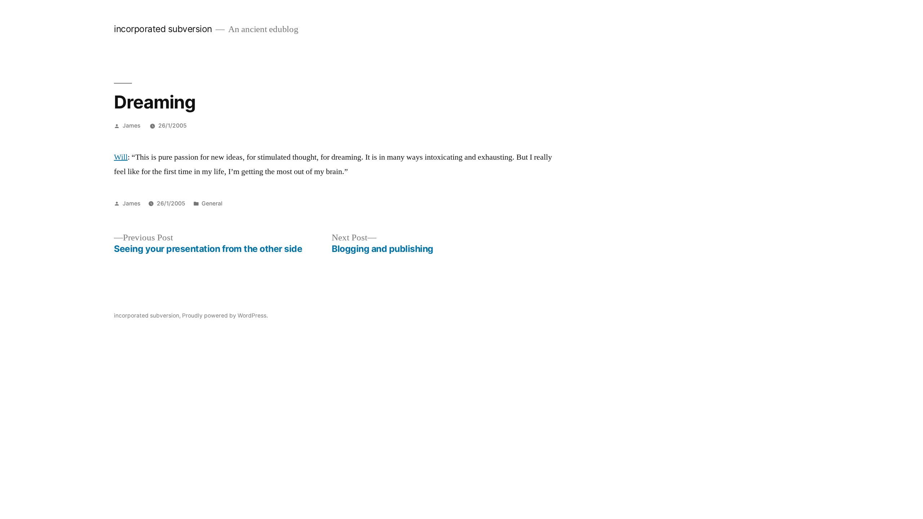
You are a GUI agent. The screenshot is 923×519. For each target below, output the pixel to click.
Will (121, 157)
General (212, 203)
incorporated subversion (163, 28)
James (131, 125)
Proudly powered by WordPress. (225, 315)
